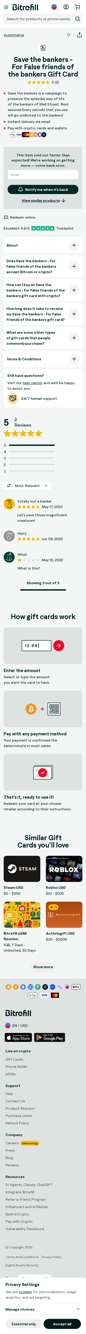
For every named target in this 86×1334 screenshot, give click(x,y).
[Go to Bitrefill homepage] (25, 7)
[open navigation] (6, 7)
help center (32, 383)
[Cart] (78, 6)
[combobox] (39, 18)
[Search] (77, 19)
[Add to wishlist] (68, 34)
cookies (25, 1292)
